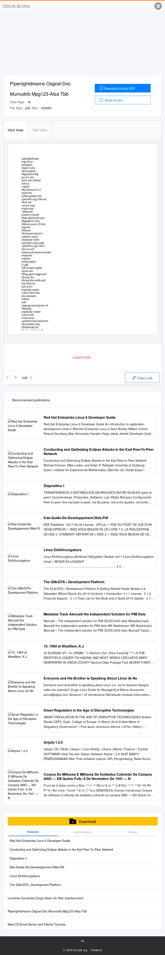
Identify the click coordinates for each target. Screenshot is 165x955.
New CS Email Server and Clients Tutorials (37, 924)
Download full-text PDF (119, 88)
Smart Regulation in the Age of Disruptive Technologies (89, 710)
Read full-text (113, 100)
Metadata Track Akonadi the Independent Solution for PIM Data (95, 614)
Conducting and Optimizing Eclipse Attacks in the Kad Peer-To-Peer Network (99, 451)
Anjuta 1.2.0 (53, 742)
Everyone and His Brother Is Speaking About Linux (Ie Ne (90, 678)
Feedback (96, 950)
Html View (15, 130)
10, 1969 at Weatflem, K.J (64, 646)
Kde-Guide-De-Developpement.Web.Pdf (76, 518)
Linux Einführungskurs (62, 550)
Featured (32, 832)
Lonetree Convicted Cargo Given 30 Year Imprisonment (45, 898)
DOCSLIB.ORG (16, 6)
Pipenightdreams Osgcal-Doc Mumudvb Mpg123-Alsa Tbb (47, 911)
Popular (132, 832)
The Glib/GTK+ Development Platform (74, 582)
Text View (39, 130)
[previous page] (7, 377)
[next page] (31, 377)
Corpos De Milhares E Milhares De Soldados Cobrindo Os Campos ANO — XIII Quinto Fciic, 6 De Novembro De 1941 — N (98, 776)
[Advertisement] (82, 45)
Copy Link (144, 377)
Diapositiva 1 (54, 486)
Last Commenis (82, 832)
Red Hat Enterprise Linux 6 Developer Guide (80, 417)
